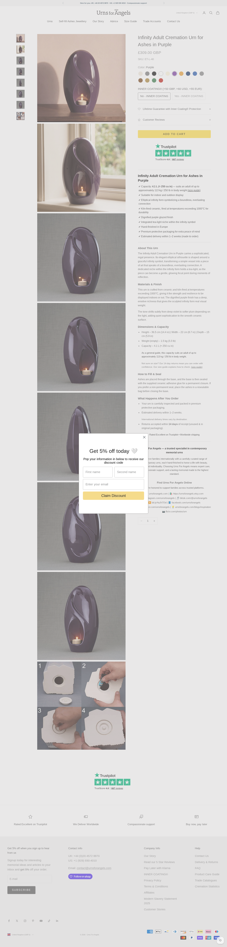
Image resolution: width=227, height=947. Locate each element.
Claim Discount (113, 496)
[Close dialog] (144, 437)
